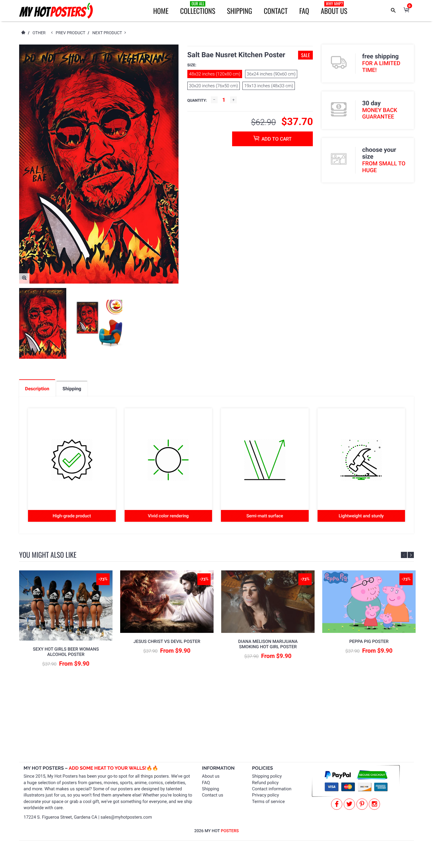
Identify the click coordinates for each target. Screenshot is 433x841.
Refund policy (265, 782)
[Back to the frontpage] (23, 33)
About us (211, 776)
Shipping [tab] (71, 388)
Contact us (212, 795)
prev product (72, 33)
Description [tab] (37, 388)
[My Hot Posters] (56, 10)
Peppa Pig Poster (369, 641)
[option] (42, 323)
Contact (275, 10)
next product (108, 33)
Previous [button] (404, 555)
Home (160, 10)
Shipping (239, 10)
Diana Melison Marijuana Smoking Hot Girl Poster (268, 644)
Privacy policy (265, 795)
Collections (197, 8)
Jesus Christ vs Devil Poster (166, 641)
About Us (334, 8)
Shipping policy (267, 776)
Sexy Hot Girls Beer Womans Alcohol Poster (66, 651)
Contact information (272, 788)
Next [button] (411, 555)
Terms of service (268, 801)
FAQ (304, 10)
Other (38, 33)
